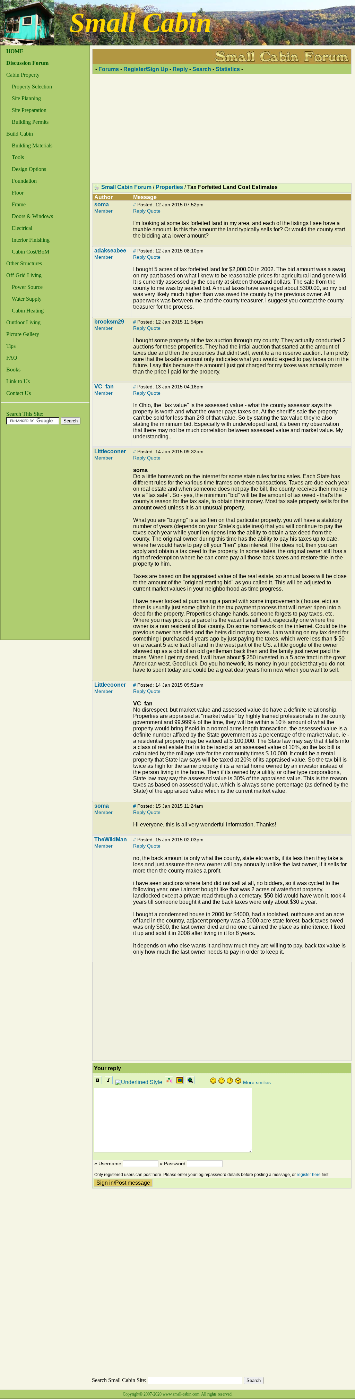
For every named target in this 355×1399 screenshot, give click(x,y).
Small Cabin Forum (126, 187)
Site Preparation (29, 110)
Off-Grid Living (24, 275)
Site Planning (26, 98)
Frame (19, 204)
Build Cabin (19, 134)
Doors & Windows (32, 216)
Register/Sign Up (145, 69)
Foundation (24, 181)
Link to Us (18, 381)
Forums (108, 69)
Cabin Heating (28, 311)
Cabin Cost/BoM (30, 252)
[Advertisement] (28, 534)
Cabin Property (23, 75)
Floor (18, 193)
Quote (154, 211)
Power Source (27, 287)
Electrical (22, 228)
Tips (11, 346)
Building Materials (32, 145)
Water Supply (27, 299)
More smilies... (259, 1082)
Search (201, 69)
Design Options (29, 169)
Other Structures (24, 263)
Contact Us (18, 393)
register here (309, 1174)
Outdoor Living (23, 322)
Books (13, 369)
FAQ (11, 358)
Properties (169, 187)
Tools (18, 157)
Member (103, 211)
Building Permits (30, 122)
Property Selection (32, 86)
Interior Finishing (31, 240)
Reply (180, 69)
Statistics (228, 69)
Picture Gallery (22, 334)
